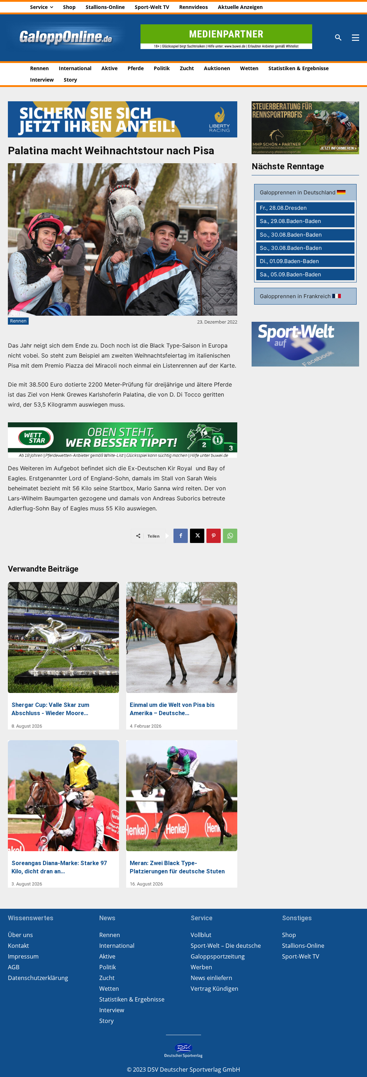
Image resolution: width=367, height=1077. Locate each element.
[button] (338, 38)
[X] (197, 536)
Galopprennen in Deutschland (298, 192)
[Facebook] (180, 536)
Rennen (18, 320)
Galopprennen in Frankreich (296, 296)
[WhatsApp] (230, 536)
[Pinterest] (213, 536)
